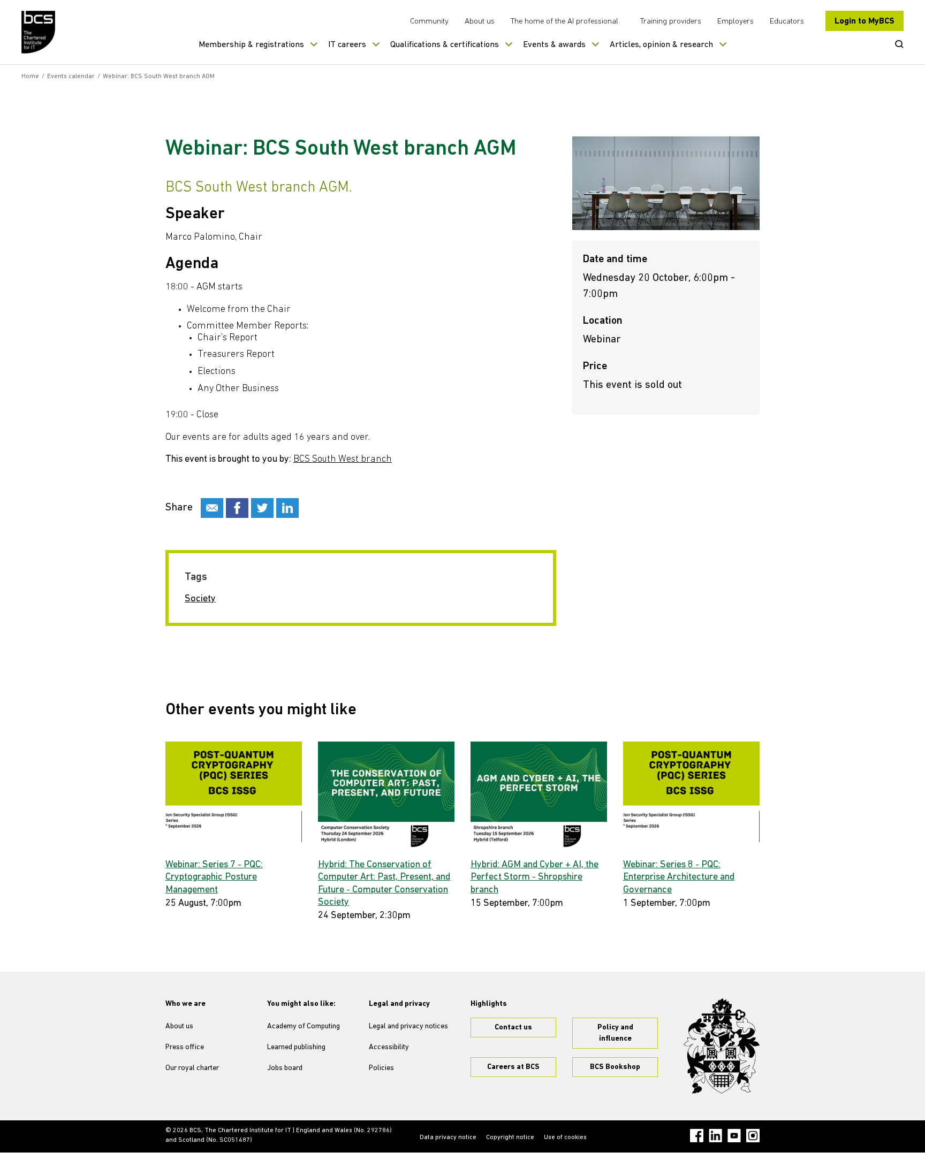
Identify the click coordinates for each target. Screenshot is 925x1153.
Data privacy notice (448, 1137)
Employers (735, 22)
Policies (381, 1068)
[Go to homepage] (38, 32)
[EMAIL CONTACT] (212, 508)
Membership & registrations (251, 45)
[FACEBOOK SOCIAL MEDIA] (237, 508)
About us (480, 22)
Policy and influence (615, 1033)
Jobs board (284, 1068)
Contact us (513, 1028)
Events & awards (554, 45)
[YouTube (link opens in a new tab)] (734, 1135)
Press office (184, 1047)
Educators (787, 22)
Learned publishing (296, 1047)
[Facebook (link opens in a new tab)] (696, 1135)
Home (30, 76)
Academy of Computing (303, 1026)
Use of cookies (565, 1137)
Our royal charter (192, 1068)
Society (200, 599)
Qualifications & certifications (444, 45)
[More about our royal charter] (722, 1046)
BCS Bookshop (615, 1067)
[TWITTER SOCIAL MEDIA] (262, 508)
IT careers (347, 45)
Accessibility (389, 1047)
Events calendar (71, 76)
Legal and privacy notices (408, 1026)
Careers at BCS (513, 1067)
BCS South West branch (342, 459)
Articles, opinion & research (661, 45)
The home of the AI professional (564, 22)
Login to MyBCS (864, 21)
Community (429, 22)
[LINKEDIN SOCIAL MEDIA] (287, 508)
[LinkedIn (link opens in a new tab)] (715, 1135)
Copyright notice (510, 1137)
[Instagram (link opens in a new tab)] (753, 1135)
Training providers (670, 22)
